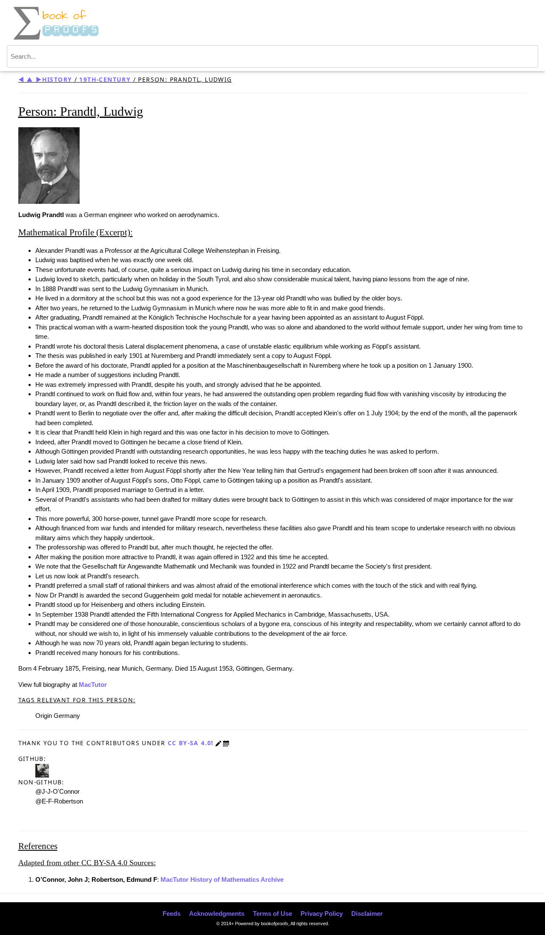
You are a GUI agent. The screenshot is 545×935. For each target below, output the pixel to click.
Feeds (172, 913)
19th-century (105, 79)
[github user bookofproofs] (42, 769)
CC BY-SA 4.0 (190, 743)
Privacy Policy (322, 913)
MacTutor (93, 684)
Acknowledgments (216, 913)
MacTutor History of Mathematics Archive (222, 879)
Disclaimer (367, 913)
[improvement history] (226, 742)
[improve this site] (218, 742)
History (57, 79)
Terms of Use (272, 913)
